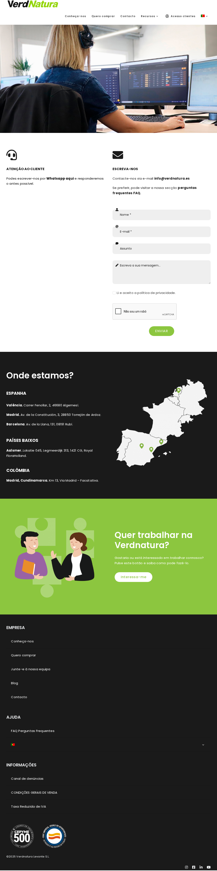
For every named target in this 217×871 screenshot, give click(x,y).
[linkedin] (201, 867)
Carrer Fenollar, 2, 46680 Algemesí (51, 405)
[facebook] (193, 867)
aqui (60, 178)
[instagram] (186, 867)
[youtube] (209, 867)
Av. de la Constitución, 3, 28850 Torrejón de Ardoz (60, 414)
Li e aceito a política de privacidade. (146, 293)
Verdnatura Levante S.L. (32, 857)
